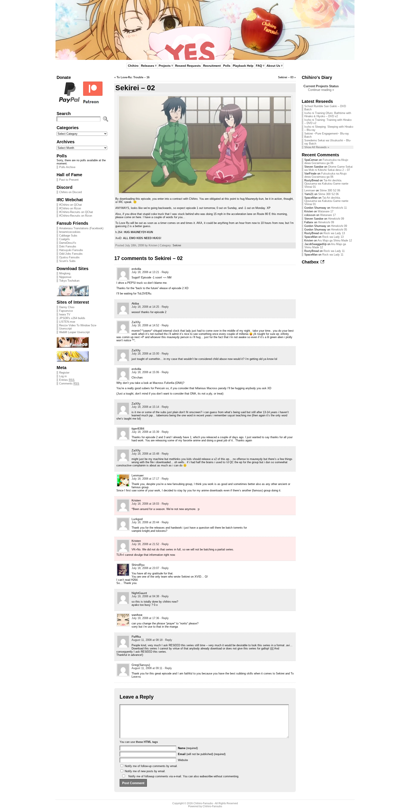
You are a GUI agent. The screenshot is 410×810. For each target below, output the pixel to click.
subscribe (206, 776)
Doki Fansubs (67, 246)
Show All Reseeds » (316, 147)
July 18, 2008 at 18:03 (145, 503)
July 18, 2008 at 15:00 (145, 353)
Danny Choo (66, 307)
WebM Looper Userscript (74, 332)
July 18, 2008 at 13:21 (145, 272)
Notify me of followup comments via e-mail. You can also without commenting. (183, 776)
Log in (63, 376)
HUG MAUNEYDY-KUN (138, 232)
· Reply (164, 272)
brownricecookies (70, 232)
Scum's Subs (67, 261)
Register (64, 372)
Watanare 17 (325, 211)
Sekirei (177, 245)
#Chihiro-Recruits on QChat (76, 212)
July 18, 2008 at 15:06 (145, 372)
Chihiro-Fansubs (203, 803)
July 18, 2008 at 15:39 (145, 431)
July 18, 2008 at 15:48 (145, 453)
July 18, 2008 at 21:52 (145, 544)
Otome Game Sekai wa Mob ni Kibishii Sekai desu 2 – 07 (328, 168)
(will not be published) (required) (202, 754)
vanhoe (137, 614)
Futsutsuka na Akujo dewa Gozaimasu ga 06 (326, 161)
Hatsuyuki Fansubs (71, 250)
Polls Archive (67, 167)
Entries (67, 379)
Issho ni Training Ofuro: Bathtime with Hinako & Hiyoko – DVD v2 (327, 114)
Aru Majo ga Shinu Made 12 (335, 240)
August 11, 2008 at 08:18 (147, 639)
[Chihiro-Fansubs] (205, 30)
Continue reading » (321, 90)
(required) (188, 748)
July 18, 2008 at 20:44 (145, 522)
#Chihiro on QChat (70, 204)
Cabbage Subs (68, 235)
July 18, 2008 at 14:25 (145, 306)
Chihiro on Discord (70, 192)
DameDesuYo (67, 242)
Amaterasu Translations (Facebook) (81, 228)
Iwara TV (64, 314)
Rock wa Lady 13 (334, 233)
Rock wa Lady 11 (334, 251)
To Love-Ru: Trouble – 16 (133, 77)
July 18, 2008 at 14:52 (145, 325)
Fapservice (66, 310)
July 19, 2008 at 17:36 (145, 618)
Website (183, 760)
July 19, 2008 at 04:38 (145, 596)
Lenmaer (309, 190)
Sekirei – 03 (285, 77)
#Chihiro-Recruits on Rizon (75, 215)
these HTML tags (147, 741)
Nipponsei (65, 277)
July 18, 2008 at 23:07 (145, 568)
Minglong (64, 273)
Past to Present (69, 179)
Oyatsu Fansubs (69, 257)
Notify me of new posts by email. (145, 771)
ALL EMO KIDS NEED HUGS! (142, 238)
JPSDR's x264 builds (72, 318)
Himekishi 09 (336, 218)
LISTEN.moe (67, 321)
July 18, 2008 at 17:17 (145, 478)
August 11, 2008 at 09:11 (147, 668)
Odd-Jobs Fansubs (71, 253)
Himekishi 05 (339, 229)
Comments (69, 383)
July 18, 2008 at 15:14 (145, 406)
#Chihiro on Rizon (70, 208)
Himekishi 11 (339, 207)
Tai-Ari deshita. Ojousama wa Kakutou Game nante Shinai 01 (326, 183)
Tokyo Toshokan (69, 280)
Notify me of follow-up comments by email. (151, 766)
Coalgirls (64, 239)
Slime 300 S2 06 (330, 190)
